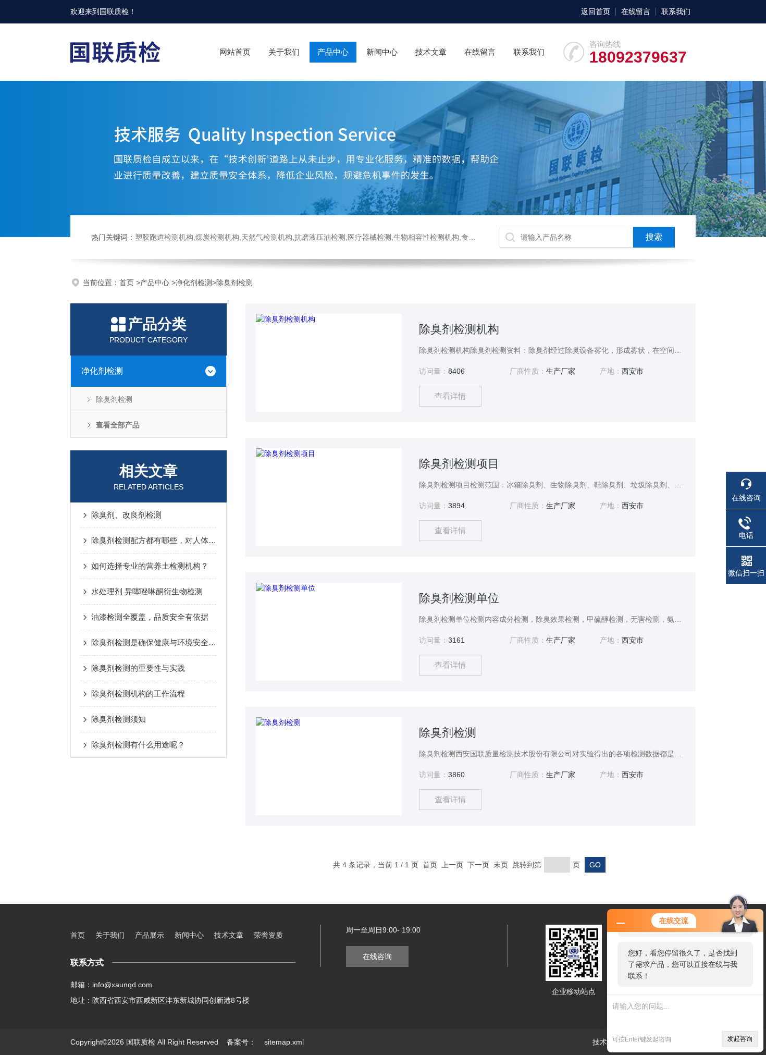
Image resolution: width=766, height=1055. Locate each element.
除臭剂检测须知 (118, 719)
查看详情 (450, 395)
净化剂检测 (194, 282)
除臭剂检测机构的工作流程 (138, 693)
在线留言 (635, 11)
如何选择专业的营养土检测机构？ (149, 565)
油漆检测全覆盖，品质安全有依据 (149, 616)
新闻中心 (382, 51)
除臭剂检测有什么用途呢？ (138, 744)
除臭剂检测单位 (459, 598)
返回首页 (595, 11)
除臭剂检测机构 (459, 329)
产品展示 (149, 935)
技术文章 (431, 51)
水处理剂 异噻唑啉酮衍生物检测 (147, 591)
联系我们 (675, 11)
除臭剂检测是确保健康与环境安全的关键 (153, 642)
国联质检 (114, 11)
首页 (127, 282)
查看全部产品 (118, 425)
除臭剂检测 (234, 282)
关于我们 (284, 51)
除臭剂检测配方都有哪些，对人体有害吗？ (153, 540)
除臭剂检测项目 (459, 463)
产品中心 (333, 51)
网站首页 (235, 51)
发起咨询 (739, 1038)
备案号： (241, 1042)
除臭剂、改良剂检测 (126, 514)
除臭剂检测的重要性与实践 (138, 668)
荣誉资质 (268, 935)
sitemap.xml (284, 1042)
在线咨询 (377, 956)
